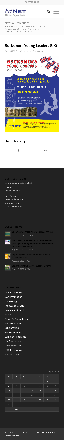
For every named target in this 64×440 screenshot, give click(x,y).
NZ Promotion (13, 323)
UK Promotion (31, 29)
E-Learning (11, 301)
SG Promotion (13, 332)
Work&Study (12, 354)
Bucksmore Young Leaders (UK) (31, 45)
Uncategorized (13, 345)
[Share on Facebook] (18, 150)
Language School (14, 310)
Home (20, 26)
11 (17, 390)
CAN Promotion (13, 296)
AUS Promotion (13, 292)
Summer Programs (15, 336)
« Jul (16, 409)
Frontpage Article (14, 305)
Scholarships (12, 327)
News (8, 314)
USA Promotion (13, 350)
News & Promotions (17, 23)
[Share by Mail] (45, 150)
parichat (40, 51)
